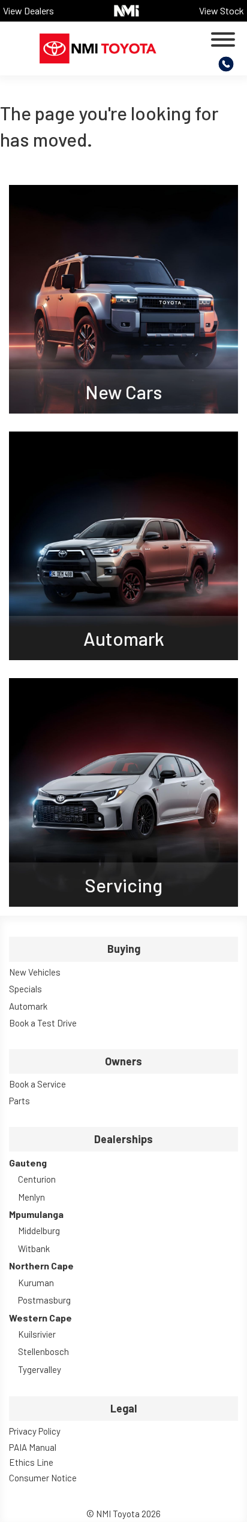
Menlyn (31, 1197)
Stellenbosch (43, 1351)
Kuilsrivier (37, 1334)
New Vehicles (35, 972)
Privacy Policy (35, 1431)
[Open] (223, 39)
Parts (19, 1100)
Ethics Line (31, 1462)
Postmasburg (44, 1300)
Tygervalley (39, 1369)
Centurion (37, 1179)
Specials (25, 988)
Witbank (34, 1248)
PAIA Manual (32, 1447)
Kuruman (36, 1282)
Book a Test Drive (43, 1022)
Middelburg (39, 1230)
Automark (28, 1006)
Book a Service (37, 1084)
